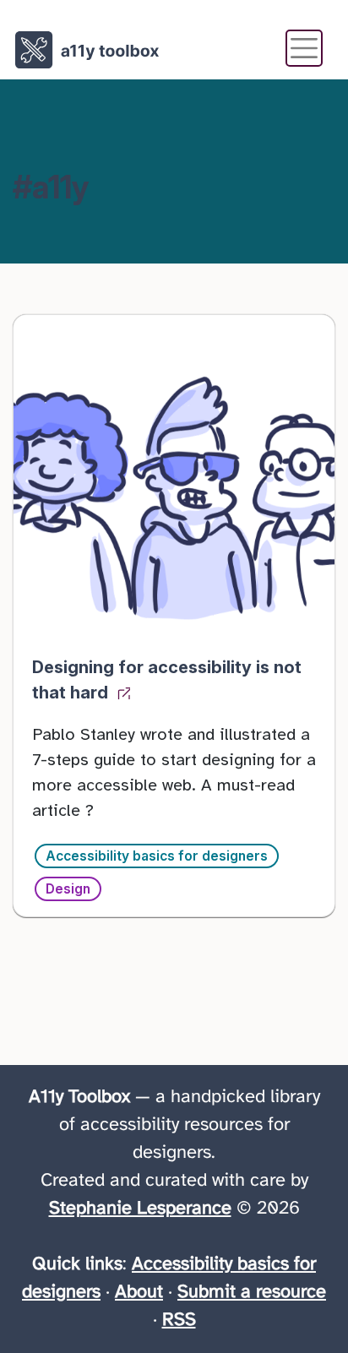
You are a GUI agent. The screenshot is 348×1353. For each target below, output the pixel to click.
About (139, 1292)
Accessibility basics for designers (157, 856)
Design (68, 889)
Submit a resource (251, 1292)
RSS (179, 1320)
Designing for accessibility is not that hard (167, 680)
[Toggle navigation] (304, 48)
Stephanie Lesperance (140, 1208)
